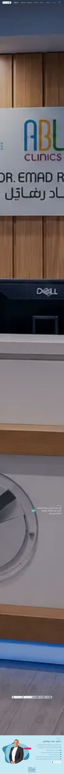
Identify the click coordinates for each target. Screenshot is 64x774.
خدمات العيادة (58, 738)
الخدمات (35, 2)
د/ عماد (41, 2)
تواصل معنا (29, 2)
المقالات (22, 2)
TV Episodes (28, 748)
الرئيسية (53, 2)
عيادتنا (47, 2)
